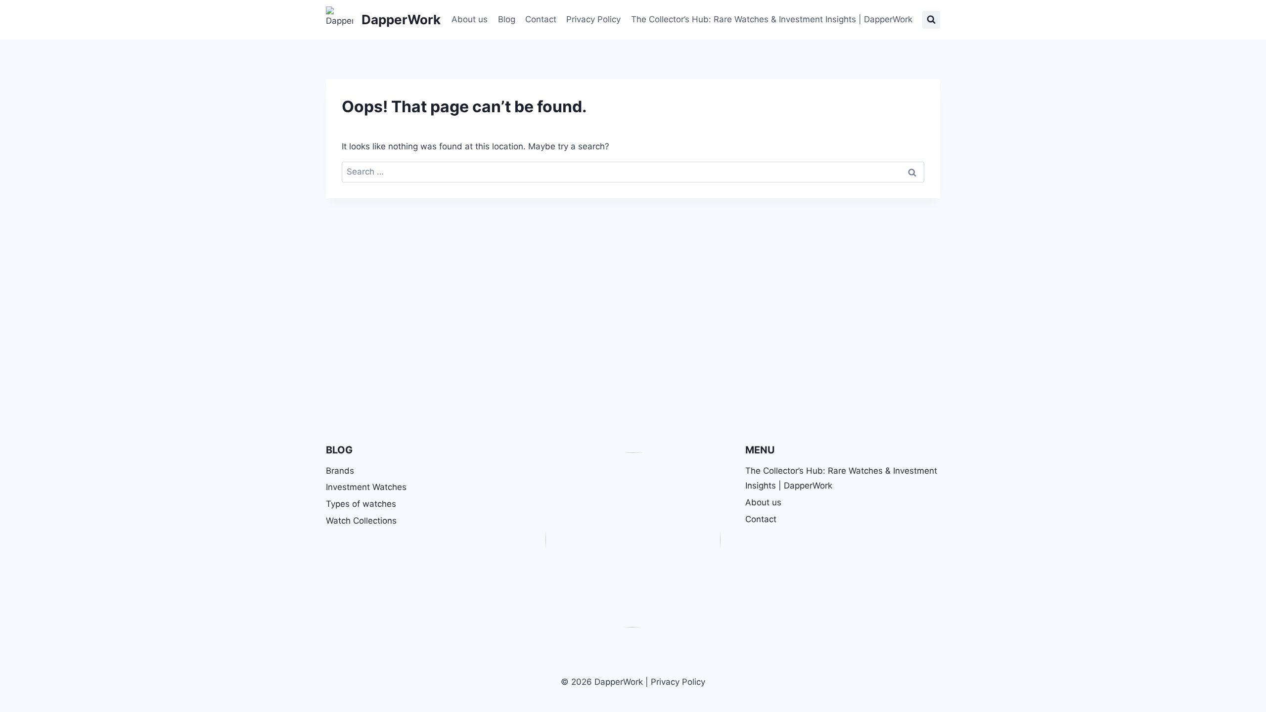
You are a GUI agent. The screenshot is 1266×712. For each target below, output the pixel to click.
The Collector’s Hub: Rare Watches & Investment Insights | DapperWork (771, 19)
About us (470, 19)
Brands (340, 471)
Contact (540, 19)
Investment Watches (366, 487)
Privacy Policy (593, 19)
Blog (506, 19)
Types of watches (361, 504)
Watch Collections (361, 521)
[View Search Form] (931, 20)
